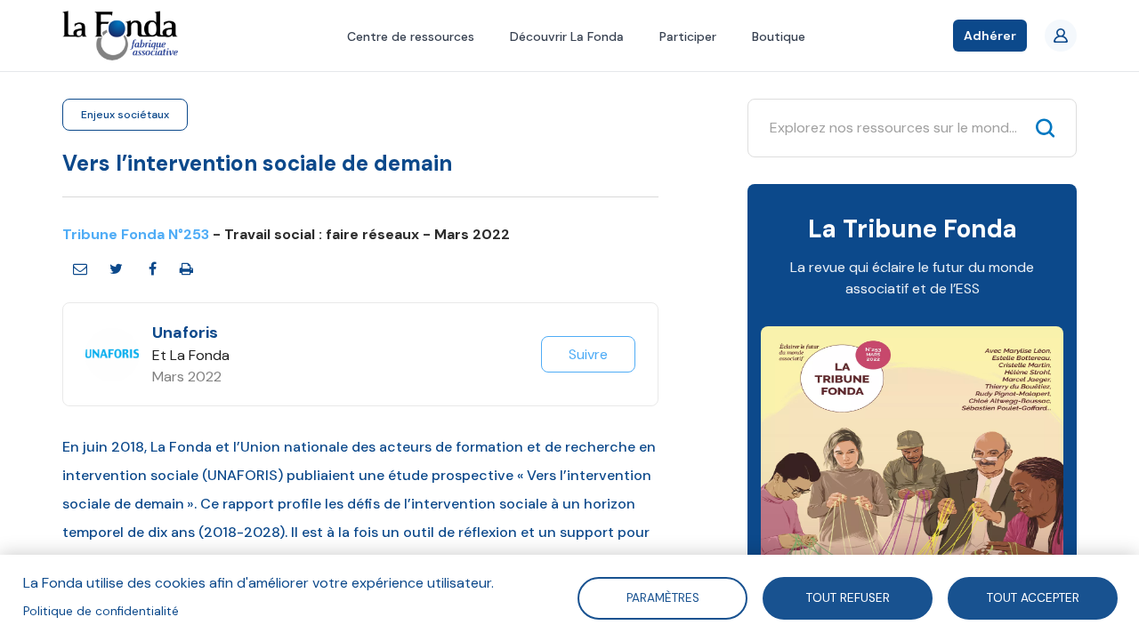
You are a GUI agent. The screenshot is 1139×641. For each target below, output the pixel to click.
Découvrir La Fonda (567, 36)
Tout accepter (1032, 597)
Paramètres (662, 597)
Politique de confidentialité (101, 611)
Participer (687, 36)
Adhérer (990, 36)
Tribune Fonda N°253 (135, 234)
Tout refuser (847, 597)
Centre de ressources (410, 36)
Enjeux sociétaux (125, 115)
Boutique (778, 36)
